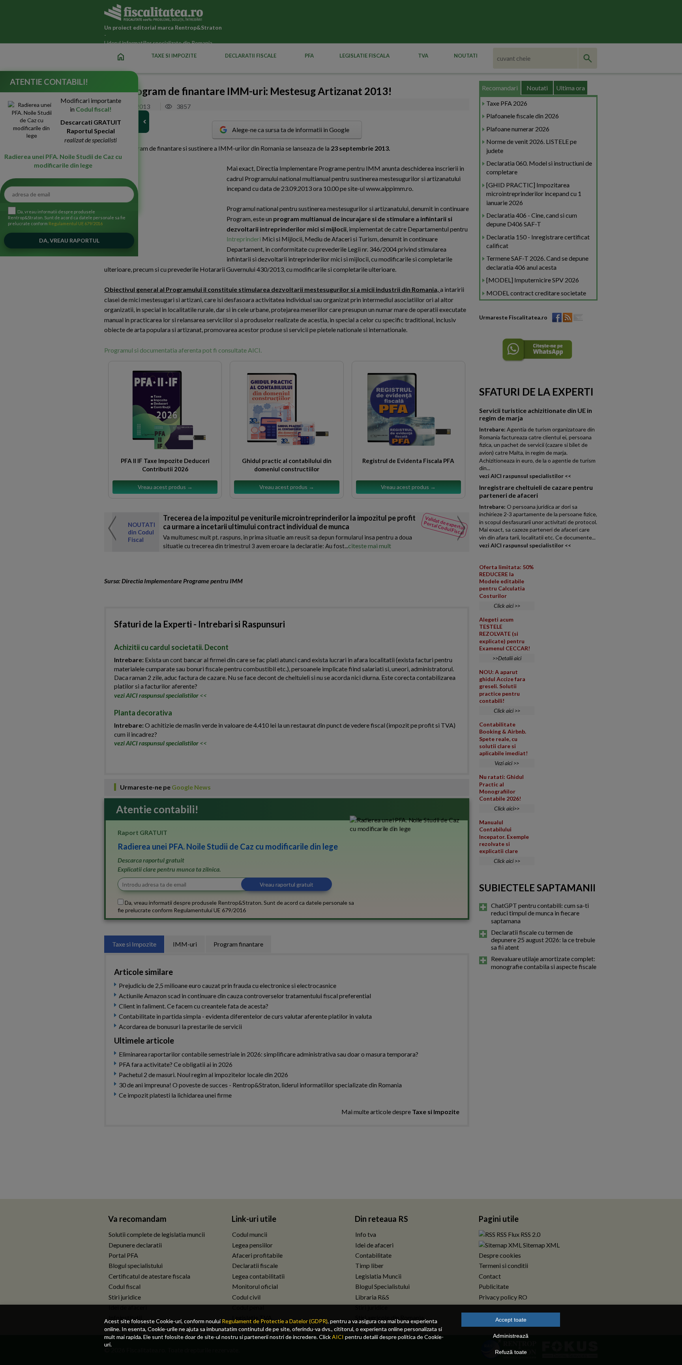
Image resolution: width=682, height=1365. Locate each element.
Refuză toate (511, 1352)
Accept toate (510, 1319)
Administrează (510, 1336)
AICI (338, 1336)
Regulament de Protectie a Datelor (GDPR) (275, 1321)
